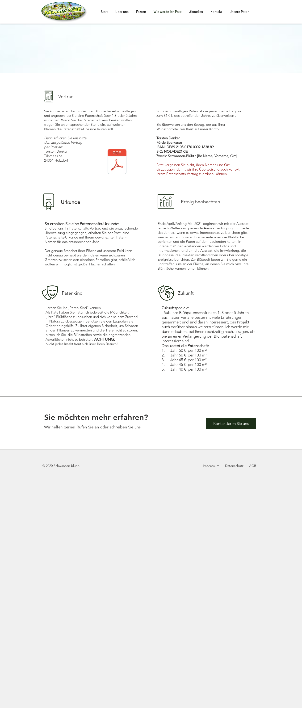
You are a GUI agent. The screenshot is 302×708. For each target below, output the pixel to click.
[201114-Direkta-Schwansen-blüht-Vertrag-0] (117, 162)
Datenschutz (233, 466)
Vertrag (76, 142)
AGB (252, 466)
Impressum (211, 466)
